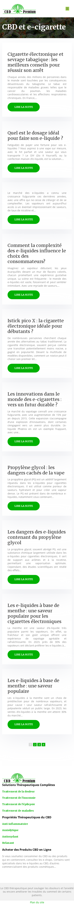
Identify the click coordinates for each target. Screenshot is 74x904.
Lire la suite (23, 107)
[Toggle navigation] (67, 8)
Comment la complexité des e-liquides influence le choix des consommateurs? (37, 253)
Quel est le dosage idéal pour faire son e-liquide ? (35, 135)
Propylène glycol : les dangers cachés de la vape (36, 470)
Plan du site (37, 902)
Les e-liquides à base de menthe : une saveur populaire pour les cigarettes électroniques (34, 613)
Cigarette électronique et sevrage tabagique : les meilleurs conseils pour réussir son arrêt (35, 62)
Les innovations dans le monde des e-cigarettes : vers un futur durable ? (34, 399)
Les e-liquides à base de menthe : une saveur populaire (33, 686)
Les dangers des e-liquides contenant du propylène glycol (37, 537)
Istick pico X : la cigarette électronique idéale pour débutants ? (36, 326)
